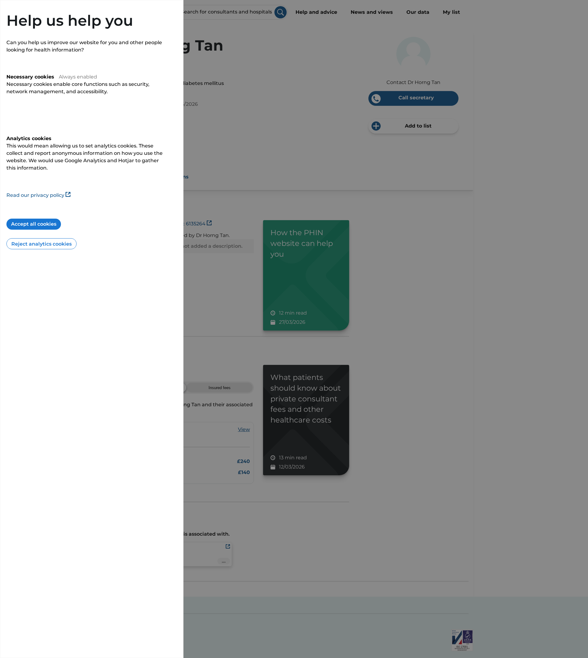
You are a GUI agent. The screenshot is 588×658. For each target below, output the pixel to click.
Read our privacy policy (35, 195)
